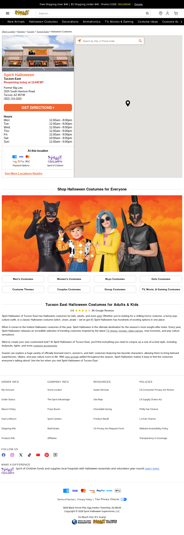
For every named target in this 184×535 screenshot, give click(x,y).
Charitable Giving (102, 409)
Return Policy (8, 409)
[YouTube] (38, 454)
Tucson (31, 31)
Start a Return (8, 418)
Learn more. (152, 468)
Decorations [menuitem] (70, 21)
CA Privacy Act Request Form (108, 428)
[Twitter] (21, 454)
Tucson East (42, 31)
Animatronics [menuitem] (92, 21)
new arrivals (72, 356)
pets (99, 315)
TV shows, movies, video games (124, 330)
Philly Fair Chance (148, 409)
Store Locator (8, 31)
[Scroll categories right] (181, 22)
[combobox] (93, 13)
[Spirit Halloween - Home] (22, 13)
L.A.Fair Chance (147, 418)
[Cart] (176, 13)
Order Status (8, 399)
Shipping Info (8, 428)
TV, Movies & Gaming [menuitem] (119, 21)
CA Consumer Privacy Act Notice (156, 389)
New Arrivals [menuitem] (16, 21)
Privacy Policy (84, 499)
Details (138, 4)
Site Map (98, 399)
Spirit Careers (54, 418)
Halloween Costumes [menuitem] (43, 21)
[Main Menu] (7, 13)
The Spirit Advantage (58, 399)
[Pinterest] (47, 454)
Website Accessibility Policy (153, 428)
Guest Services (101, 389)
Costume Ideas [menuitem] (148, 21)
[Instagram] (12, 454)
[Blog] (55, 454)
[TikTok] (29, 454)
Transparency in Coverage (153, 438)
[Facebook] (3, 454)
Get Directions (37, 107)
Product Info (8, 438)
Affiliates (52, 438)
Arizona (21, 31)
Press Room (53, 409)
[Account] (168, 13)
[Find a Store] (160, 13)
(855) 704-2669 (13, 98)
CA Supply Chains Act (150, 399)
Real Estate (53, 428)
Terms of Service (66, 499)
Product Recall (101, 418)
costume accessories (45, 345)
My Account (7, 389)
